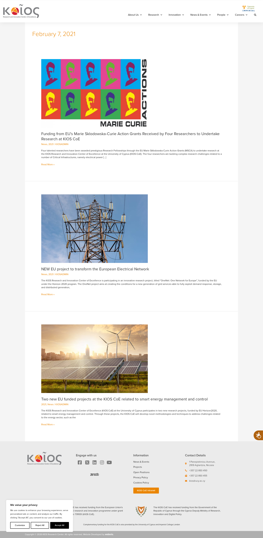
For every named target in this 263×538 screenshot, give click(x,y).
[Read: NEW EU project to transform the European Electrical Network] (94, 228)
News (44, 144)
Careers (239, 15)
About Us (133, 15)
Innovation (175, 15)
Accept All (59, 525)
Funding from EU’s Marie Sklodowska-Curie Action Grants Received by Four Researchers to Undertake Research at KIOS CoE (130, 136)
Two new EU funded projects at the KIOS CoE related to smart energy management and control (124, 399)
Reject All (39, 525)
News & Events (199, 15)
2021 (50, 144)
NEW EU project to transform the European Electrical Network (95, 269)
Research (153, 15)
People (221, 15)
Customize (20, 525)
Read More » (47, 164)
